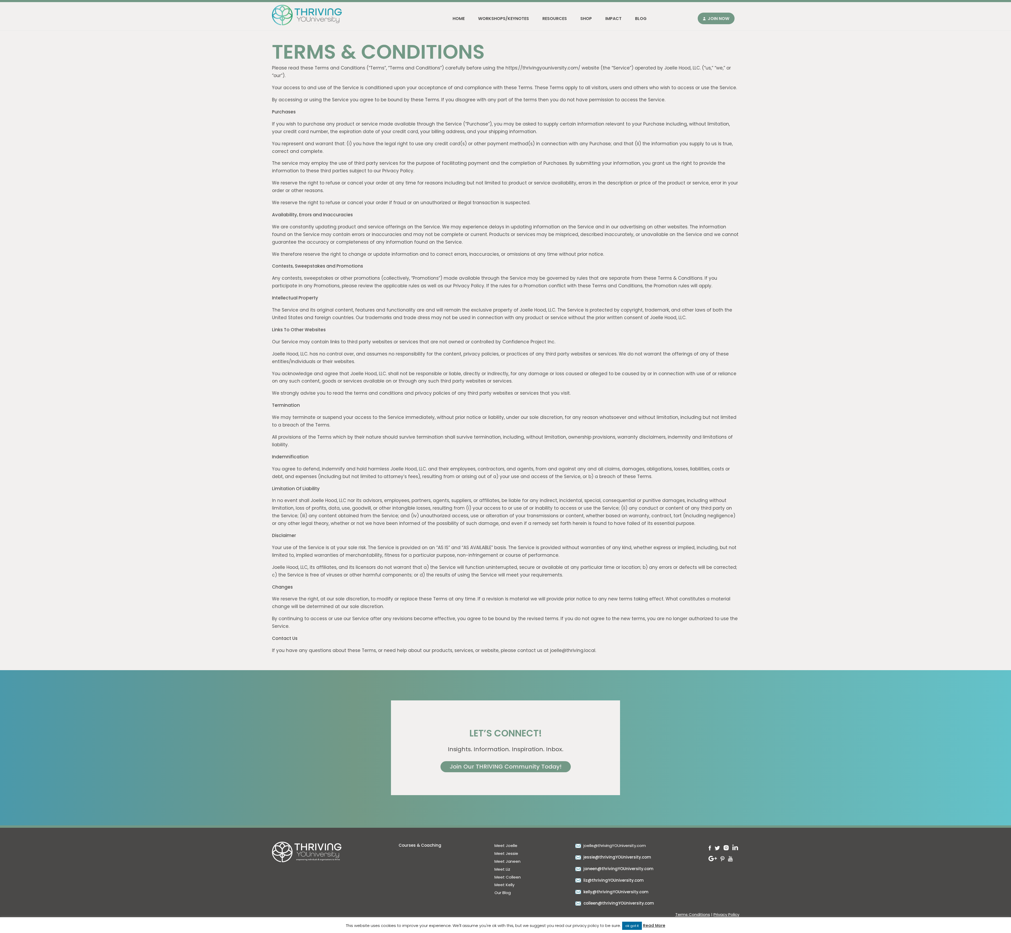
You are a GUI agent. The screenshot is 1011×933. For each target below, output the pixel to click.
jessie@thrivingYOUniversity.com (616, 857)
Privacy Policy (726, 914)
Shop (586, 19)
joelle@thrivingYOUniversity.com (614, 845)
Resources (554, 19)
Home (459, 19)
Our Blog (502, 892)
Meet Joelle (505, 845)
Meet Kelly (504, 884)
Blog (641, 19)
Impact (613, 19)
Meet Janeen (507, 861)
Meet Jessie (506, 853)
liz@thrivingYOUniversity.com (613, 880)
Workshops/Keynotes (503, 19)
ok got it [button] (632, 925)
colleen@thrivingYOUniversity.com (618, 903)
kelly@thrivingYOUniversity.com (615, 892)
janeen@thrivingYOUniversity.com (617, 868)
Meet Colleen (507, 877)
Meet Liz (502, 869)
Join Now (718, 19)
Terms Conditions (692, 914)
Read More (654, 925)
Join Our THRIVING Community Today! (506, 767)
